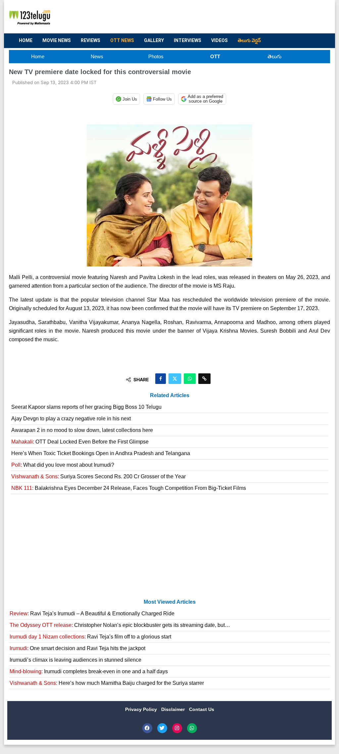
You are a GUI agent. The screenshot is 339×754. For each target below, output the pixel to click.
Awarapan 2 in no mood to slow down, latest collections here (82, 430)
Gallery (154, 40)
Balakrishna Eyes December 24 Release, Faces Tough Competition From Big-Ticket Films (128, 488)
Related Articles (169, 395)
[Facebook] (147, 728)
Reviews (90, 40)
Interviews (187, 40)
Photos (156, 56)
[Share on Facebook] (160, 378)
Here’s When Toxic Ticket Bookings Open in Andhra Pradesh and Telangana (100, 453)
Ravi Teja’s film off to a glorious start (90, 636)
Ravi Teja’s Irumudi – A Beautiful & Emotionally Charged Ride (92, 613)
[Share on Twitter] (175, 378)
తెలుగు (274, 56)
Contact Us (201, 709)
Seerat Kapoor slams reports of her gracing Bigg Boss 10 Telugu (86, 407)
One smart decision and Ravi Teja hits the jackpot (77, 648)
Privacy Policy (141, 709)
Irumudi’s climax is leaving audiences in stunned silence (75, 660)
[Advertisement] (204, 17)
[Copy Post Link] (204, 378)
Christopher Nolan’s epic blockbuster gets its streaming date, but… (120, 625)
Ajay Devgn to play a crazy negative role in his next (71, 418)
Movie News (56, 40)
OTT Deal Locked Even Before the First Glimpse (80, 442)
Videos (219, 40)
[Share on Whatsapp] (190, 378)
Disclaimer (173, 709)
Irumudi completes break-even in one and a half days (89, 671)
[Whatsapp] (192, 728)
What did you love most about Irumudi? (62, 465)
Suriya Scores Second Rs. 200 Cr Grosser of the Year (98, 476)
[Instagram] (177, 728)
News (97, 56)
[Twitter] (162, 728)
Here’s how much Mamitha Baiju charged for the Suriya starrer (107, 683)
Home (25, 40)
